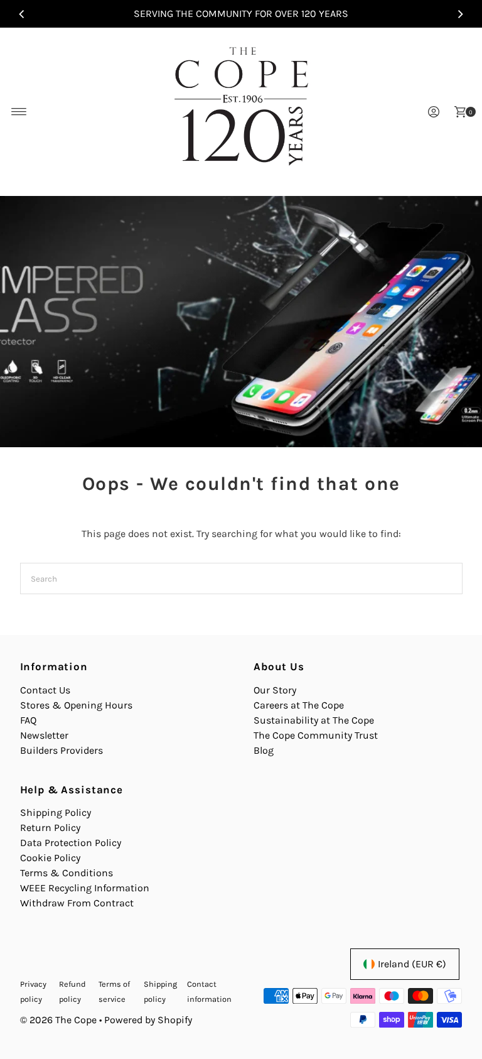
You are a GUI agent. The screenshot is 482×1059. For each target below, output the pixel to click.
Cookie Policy (50, 858)
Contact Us (45, 690)
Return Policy (50, 828)
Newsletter (44, 735)
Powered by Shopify (148, 1020)
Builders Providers (61, 750)
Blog (264, 750)
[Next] (460, 14)
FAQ (28, 720)
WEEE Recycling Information (84, 888)
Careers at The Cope (299, 705)
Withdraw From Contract (77, 903)
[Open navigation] (19, 112)
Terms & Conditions (66, 873)
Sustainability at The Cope (314, 720)
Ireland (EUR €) (412, 964)
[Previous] (22, 14)
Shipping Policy (55, 812)
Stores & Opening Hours (76, 705)
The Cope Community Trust (316, 735)
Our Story (275, 690)
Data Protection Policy (70, 843)
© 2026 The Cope (58, 1020)
